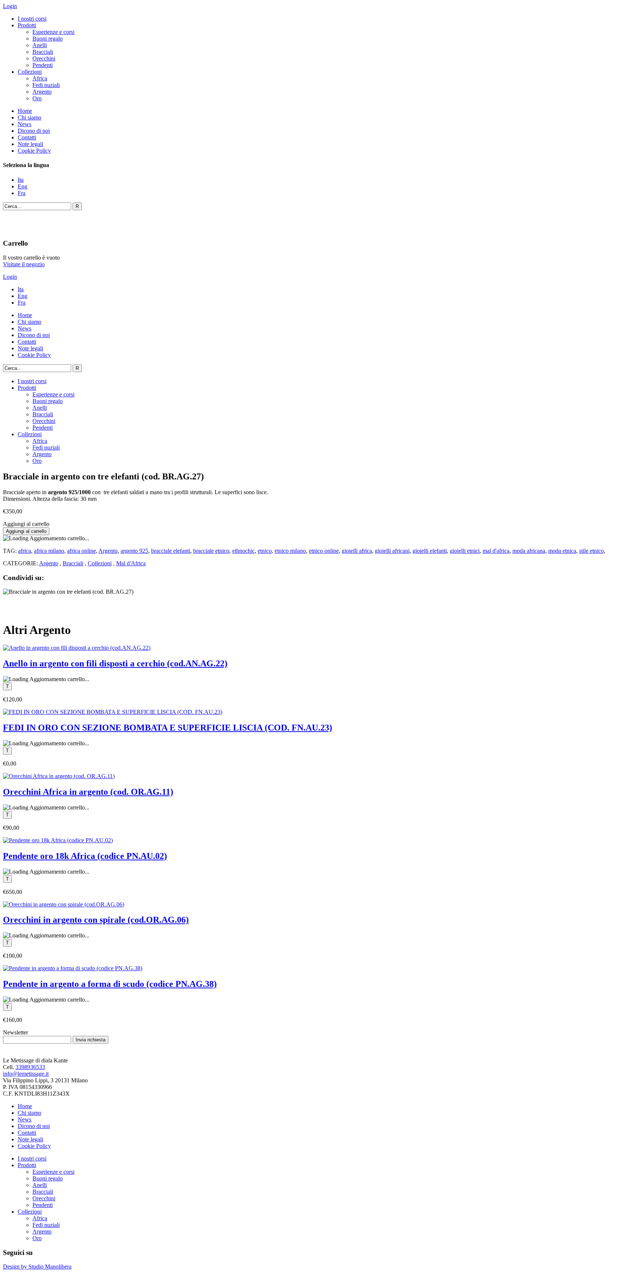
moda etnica (562, 551)
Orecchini (43, 58)
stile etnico (591, 551)
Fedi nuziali (46, 85)
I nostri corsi (32, 18)
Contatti (27, 137)
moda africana (528, 551)
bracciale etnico (211, 551)
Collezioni (30, 72)
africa (24, 551)
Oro (37, 98)
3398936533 (30, 1067)
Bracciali (42, 52)
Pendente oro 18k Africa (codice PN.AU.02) (85, 856)
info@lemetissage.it (26, 1074)
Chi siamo (29, 117)
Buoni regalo (47, 38)
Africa (39, 78)
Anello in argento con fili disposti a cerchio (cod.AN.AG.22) (115, 663)
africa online (81, 551)
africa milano (49, 551)
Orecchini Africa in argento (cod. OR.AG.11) (88, 792)
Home (25, 111)
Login (10, 6)
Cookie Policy (34, 151)
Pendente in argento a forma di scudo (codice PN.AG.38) (110, 984)
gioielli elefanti (430, 551)
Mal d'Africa (131, 563)
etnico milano (290, 551)
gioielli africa (357, 551)
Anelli (39, 45)
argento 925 (134, 551)
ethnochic (243, 551)
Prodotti (27, 25)
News (24, 124)
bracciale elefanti (170, 551)
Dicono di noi (34, 131)
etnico (265, 551)
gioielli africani (392, 551)
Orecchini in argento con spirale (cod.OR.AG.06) (96, 920)
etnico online (324, 551)
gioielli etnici (465, 551)
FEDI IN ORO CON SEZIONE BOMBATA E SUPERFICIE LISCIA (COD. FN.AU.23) (167, 727)
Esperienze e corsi (53, 32)
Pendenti (42, 65)
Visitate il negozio (24, 264)
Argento (42, 92)
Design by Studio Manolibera (37, 1266)
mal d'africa (496, 551)
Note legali (30, 144)
